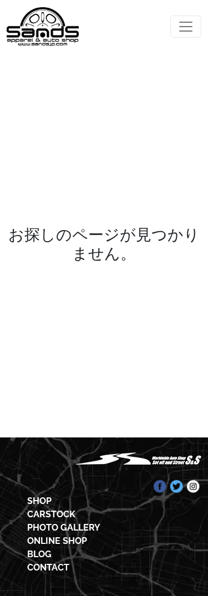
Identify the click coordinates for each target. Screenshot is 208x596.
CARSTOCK (51, 514)
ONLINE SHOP (57, 541)
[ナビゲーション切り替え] (185, 27)
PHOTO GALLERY (63, 527)
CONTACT (48, 567)
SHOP (39, 501)
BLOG (39, 554)
